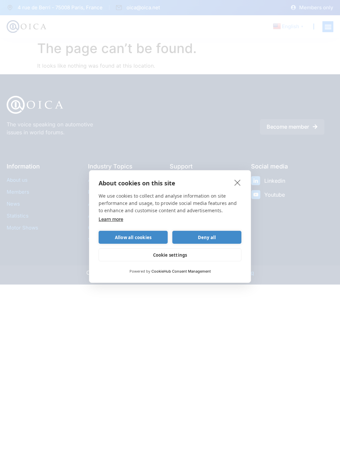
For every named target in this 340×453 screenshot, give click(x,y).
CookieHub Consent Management (181, 271)
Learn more (111, 219)
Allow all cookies (133, 237)
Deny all (207, 237)
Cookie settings (170, 255)
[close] (237, 182)
